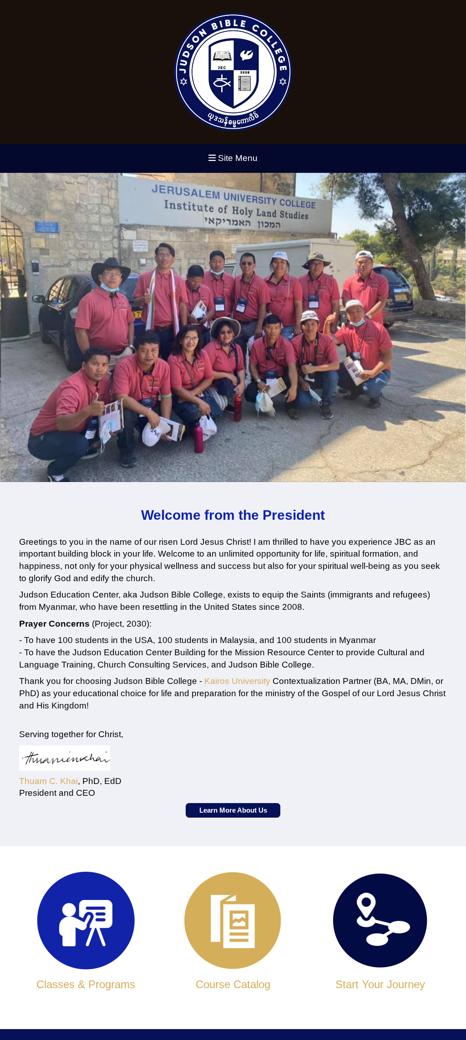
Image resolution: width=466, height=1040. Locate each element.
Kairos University (237, 681)
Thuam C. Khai (48, 781)
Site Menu (237, 158)
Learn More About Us (233, 810)
